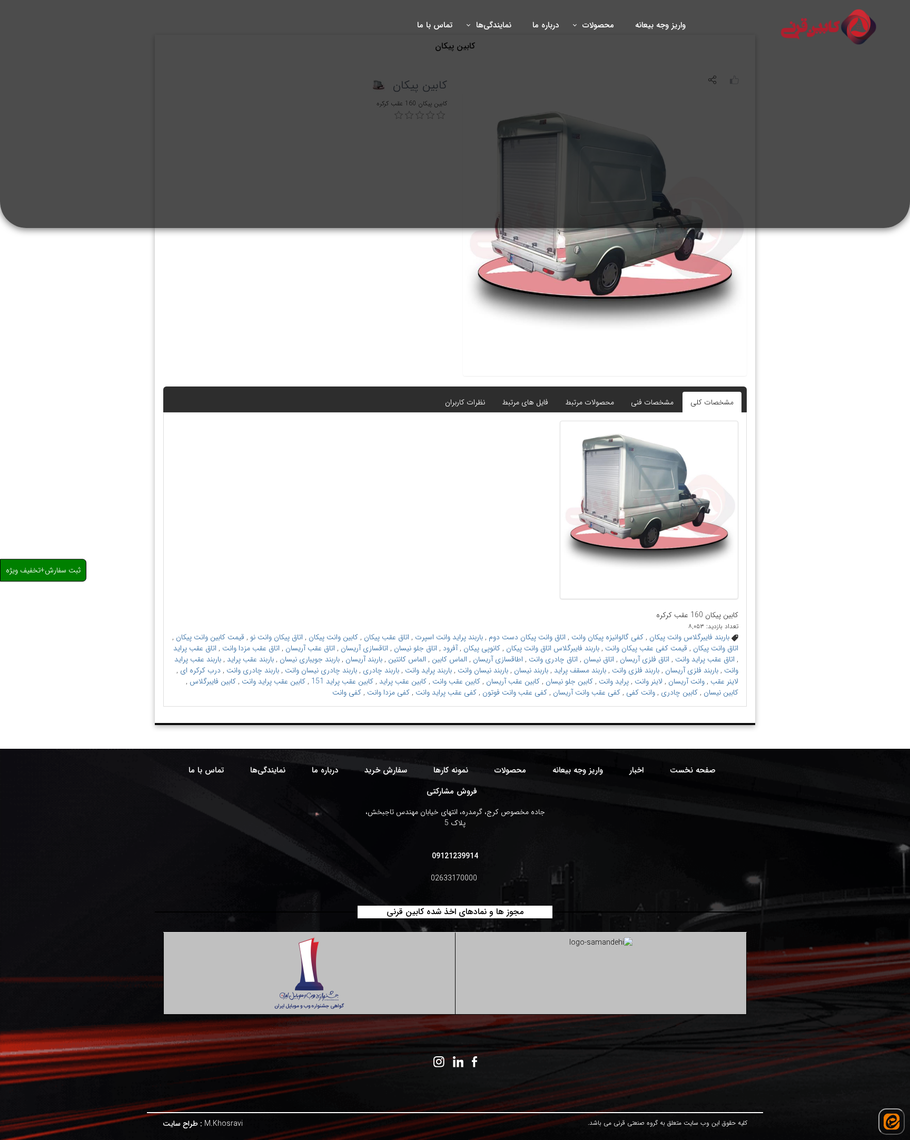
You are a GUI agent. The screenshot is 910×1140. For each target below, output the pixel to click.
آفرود (450, 648)
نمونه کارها (450, 770)
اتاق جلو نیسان (415, 648)
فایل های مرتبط (525, 402)
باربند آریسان (363, 659)
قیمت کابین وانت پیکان (210, 637)
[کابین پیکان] (649, 510)
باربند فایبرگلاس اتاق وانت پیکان (552, 648)
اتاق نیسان (598, 659)
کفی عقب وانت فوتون (514, 692)
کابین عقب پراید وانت (273, 681)
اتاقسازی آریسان (364, 648)
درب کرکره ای (200, 670)
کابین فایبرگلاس (213, 681)
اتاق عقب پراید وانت (705, 659)
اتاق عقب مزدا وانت (251, 648)
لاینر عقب (724, 681)
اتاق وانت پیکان (715, 648)
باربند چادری (381, 670)
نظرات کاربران (465, 402)
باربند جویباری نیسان (310, 659)
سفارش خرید (385, 770)
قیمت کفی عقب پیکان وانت (646, 648)
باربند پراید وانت (428, 670)
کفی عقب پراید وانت (446, 692)
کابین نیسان (721, 692)
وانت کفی (640, 692)
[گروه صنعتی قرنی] (829, 26)
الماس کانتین (407, 659)
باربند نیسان (531, 670)
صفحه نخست (693, 770)
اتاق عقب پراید (194, 648)
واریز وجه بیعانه (577, 770)
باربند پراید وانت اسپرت (449, 637)
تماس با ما (206, 770)
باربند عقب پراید (250, 659)
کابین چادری (679, 692)
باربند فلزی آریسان (691, 670)
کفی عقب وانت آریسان (586, 692)
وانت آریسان (686, 681)
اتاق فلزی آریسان (644, 659)
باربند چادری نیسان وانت (321, 670)
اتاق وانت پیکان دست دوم (527, 637)
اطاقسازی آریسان (498, 659)
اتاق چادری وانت (553, 659)
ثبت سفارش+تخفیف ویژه (43, 570)
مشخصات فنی (652, 402)
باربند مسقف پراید (580, 670)
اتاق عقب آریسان (310, 648)
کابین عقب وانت (456, 681)
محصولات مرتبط (589, 402)
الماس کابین (449, 659)
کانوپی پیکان (481, 648)
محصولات (510, 770)
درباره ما (325, 770)
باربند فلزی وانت (635, 670)
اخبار (636, 770)
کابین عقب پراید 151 (342, 681)
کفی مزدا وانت (388, 692)
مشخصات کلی (712, 402)
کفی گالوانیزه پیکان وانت (607, 637)
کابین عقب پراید (403, 681)
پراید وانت (614, 681)
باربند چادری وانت (252, 670)
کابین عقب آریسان (513, 681)
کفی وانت (346, 692)
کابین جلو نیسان (569, 681)
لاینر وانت (648, 681)
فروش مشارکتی (452, 791)
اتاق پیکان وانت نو (276, 637)
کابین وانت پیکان (333, 637)
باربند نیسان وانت (483, 670)
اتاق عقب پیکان (386, 637)
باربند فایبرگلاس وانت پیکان (689, 637)
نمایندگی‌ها (267, 770)
